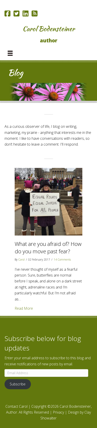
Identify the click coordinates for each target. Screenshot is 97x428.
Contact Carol (16, 406)
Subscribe (17, 384)
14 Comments (62, 259)
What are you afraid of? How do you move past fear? (48, 247)
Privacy (58, 412)
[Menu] (10, 53)
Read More (24, 308)
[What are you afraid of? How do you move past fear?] (48, 201)
